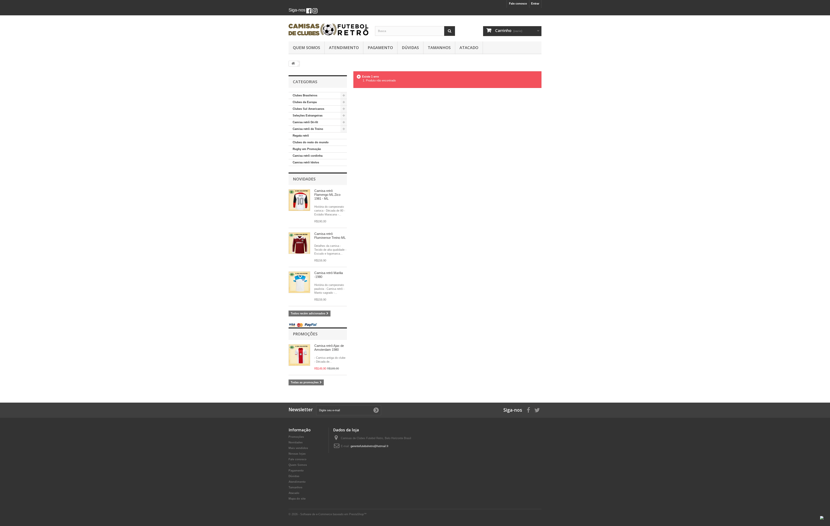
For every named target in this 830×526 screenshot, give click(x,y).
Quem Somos (306, 47)
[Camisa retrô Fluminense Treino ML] (299, 243)
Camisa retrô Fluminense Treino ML (330, 235)
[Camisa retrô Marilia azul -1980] (299, 282)
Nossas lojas (297, 453)
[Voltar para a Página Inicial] (293, 63)
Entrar (535, 3)
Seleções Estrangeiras (307, 115)
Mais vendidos (298, 448)
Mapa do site (297, 498)
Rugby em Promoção (307, 149)
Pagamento (380, 47)
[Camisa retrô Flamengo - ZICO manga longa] (299, 200)
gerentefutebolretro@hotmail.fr (369, 446)
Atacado (469, 47)
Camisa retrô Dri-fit (305, 122)
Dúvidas (410, 47)
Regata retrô (301, 135)
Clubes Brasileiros (305, 95)
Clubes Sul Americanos (308, 108)
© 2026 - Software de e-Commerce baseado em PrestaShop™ (328, 514)
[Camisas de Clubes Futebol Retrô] (329, 27)
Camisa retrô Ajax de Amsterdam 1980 (329, 347)
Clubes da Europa (305, 102)
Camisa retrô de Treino (308, 129)
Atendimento (344, 47)
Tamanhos (439, 47)
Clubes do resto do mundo (311, 142)
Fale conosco (518, 3)
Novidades (304, 179)
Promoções (305, 333)
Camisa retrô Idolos (306, 162)
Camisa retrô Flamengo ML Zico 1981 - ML (327, 194)
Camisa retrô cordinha (307, 155)
